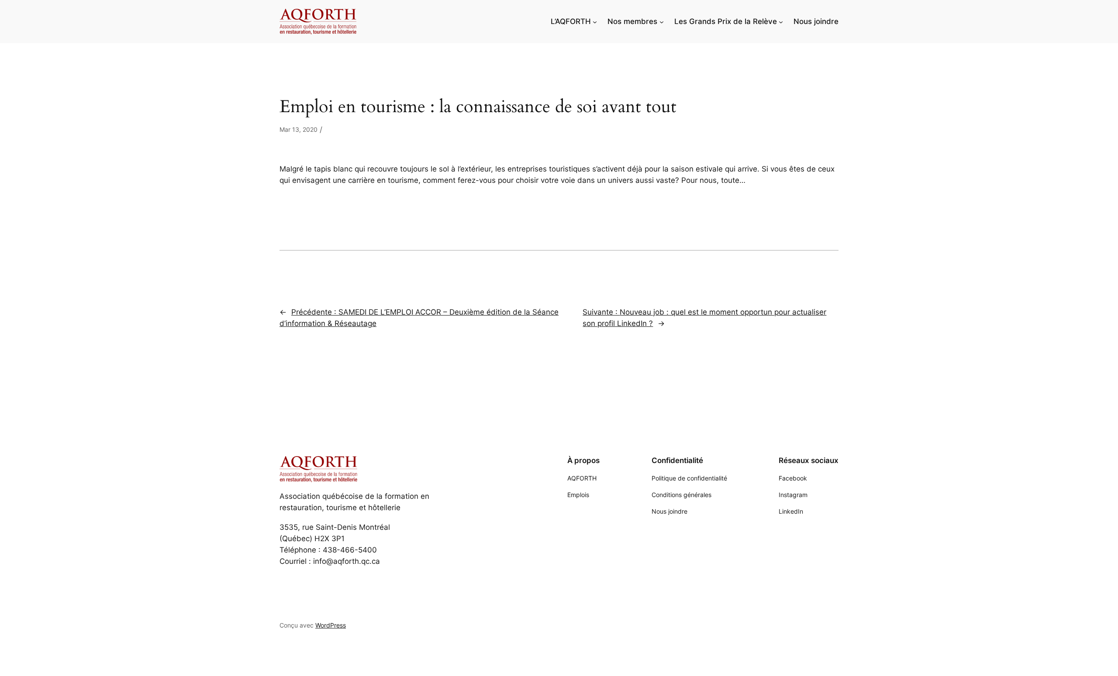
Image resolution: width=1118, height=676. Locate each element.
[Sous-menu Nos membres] (661, 21)
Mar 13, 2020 (298, 129)
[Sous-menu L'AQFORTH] (595, 21)
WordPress (330, 625)
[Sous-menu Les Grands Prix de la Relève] (781, 21)
